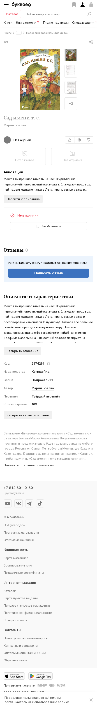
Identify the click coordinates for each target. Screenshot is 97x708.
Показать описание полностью (29, 465)
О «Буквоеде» (14, 525)
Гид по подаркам (56, 22)
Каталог (12, 14)
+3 (71, 103)
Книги (8, 22)
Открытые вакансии (19, 540)
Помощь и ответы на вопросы (26, 638)
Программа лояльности (21, 532)
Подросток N (42, 380)
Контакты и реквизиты (21, 645)
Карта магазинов (16, 558)
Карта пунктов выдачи (21, 598)
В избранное (51, 226)
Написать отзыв (48, 273)
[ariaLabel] (91, 700)
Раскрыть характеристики (28, 415)
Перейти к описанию (23, 199)
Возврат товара (15, 620)
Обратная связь (16, 660)
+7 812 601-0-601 (19, 487)
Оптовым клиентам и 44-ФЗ (25, 653)
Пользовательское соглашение (27, 605)
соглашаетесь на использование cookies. (37, 702)
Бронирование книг (18, 565)
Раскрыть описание (22, 351)
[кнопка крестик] (48, 363)
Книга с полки (27, 22)
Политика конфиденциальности (28, 612)
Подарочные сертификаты (24, 572)
